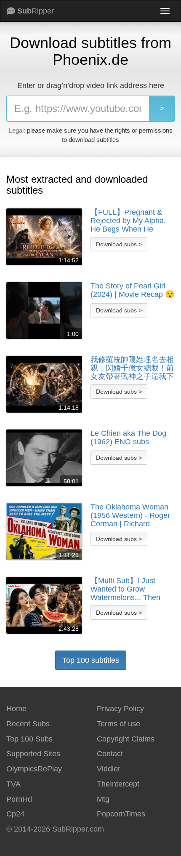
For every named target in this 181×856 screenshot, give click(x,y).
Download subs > (119, 244)
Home (16, 708)
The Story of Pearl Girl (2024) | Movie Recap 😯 (132, 290)
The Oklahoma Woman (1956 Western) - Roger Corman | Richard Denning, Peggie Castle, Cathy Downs (131, 515)
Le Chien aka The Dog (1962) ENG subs (128, 437)
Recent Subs (28, 724)
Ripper (35, 11)
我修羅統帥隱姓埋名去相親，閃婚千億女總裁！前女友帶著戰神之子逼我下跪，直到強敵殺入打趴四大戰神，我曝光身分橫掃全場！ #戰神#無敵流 (132, 368)
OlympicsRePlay (34, 769)
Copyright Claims (125, 739)
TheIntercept (118, 784)
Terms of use (118, 724)
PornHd (19, 799)
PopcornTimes (121, 814)
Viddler (108, 769)
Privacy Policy (120, 708)
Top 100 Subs (29, 739)
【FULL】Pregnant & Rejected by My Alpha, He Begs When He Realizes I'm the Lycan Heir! (128, 220)
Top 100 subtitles (90, 660)
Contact (110, 753)
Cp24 (15, 814)
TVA (13, 784)
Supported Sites (33, 753)
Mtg (103, 799)
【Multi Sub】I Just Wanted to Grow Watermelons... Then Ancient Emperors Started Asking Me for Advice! (126, 589)
